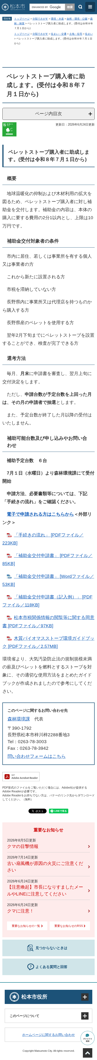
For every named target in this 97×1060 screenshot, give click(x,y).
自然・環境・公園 (77, 18)
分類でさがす (40, 18)
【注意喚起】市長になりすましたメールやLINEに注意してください (45, 890)
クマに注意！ (20, 910)
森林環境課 (19, 718)
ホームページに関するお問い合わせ (48, 1035)
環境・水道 (57, 18)
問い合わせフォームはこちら (37, 756)
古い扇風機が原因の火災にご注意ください (45, 867)
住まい (89, 33)
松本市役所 (34, 997)
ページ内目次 (48, 113)
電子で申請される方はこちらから (40, 514)
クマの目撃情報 (22, 846)
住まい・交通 (58, 33)
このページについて (24, 1016)
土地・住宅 (75, 33)
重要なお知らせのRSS (68, 926)
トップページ (22, 18)
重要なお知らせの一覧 (26, 926)
